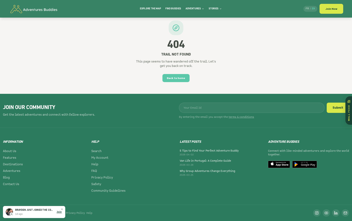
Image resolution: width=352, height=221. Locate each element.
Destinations (13, 164)
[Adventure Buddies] (33, 9)
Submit (338, 108)
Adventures (193, 8)
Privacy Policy (102, 177)
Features (9, 158)
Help (94, 164)
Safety (96, 184)
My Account (99, 158)
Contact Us (11, 184)
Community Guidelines (108, 191)
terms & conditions (241, 117)
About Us (9, 151)
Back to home (176, 78)
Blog (6, 177)
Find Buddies (173, 8)
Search (96, 151)
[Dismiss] (62, 209)
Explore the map (150, 8)
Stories (214, 8)
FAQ (94, 171)
